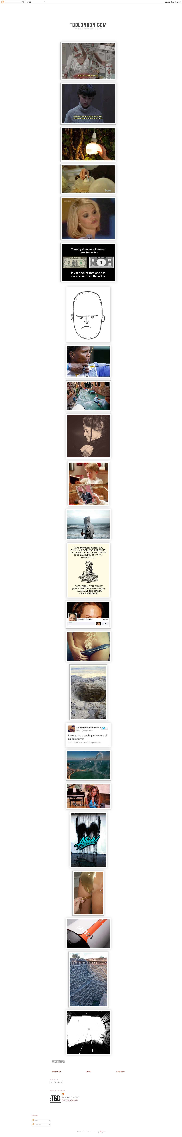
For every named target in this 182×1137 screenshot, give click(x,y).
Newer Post (56, 1072)
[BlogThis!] (55, 1061)
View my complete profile (70, 1100)
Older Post (120, 1072)
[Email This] (53, 1061)
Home (88, 1072)
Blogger (102, 1132)
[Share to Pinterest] (63, 1061)
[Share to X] (58, 1061)
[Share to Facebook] (60, 1061)
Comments (38, 1124)
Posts (36, 1120)
